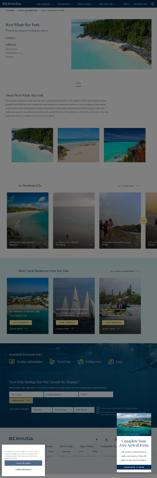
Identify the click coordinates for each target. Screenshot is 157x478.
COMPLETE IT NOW (134, 467)
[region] (23, 460)
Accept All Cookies (23, 463)
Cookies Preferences (23, 469)
